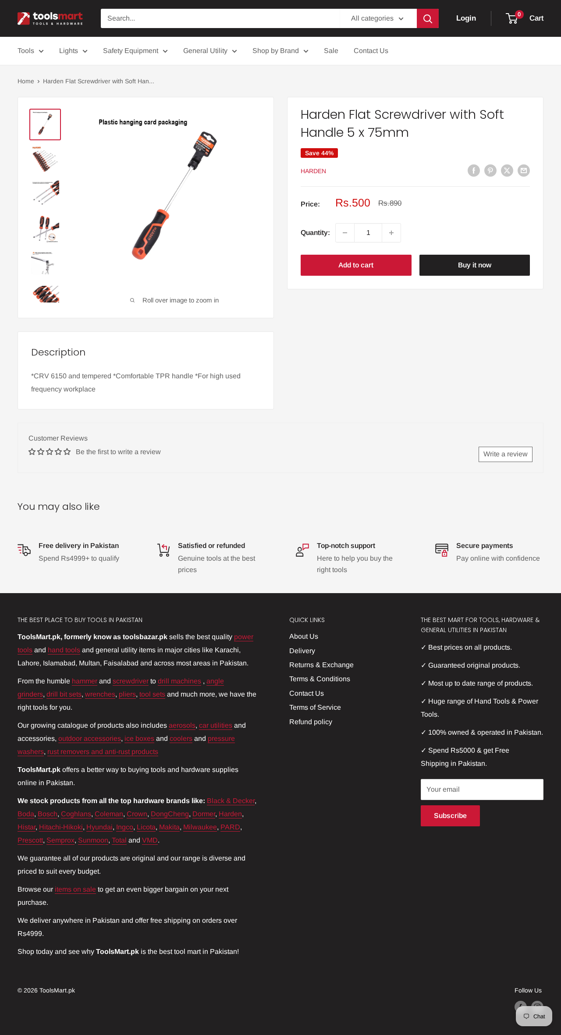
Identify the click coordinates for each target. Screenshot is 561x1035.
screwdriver (131, 681)
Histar (27, 827)
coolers (181, 738)
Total (119, 840)
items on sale (75, 889)
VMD (150, 840)
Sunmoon (93, 840)
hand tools (64, 650)
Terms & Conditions (319, 679)
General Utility (205, 50)
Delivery (302, 650)
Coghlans (76, 814)
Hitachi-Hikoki (61, 827)
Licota (146, 827)
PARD (230, 827)
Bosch (47, 814)
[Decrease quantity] (345, 233)
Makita (169, 827)
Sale (331, 50)
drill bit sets (64, 694)
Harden (313, 170)
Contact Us (371, 50)
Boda (26, 814)
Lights (68, 50)
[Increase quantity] (391, 233)
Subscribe (450, 815)
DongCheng (170, 814)
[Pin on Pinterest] (490, 170)
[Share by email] (524, 170)
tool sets (152, 694)
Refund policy (310, 722)
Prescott (30, 840)
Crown (137, 814)
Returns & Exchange (321, 665)
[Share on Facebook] (474, 170)
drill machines (179, 681)
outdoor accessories (89, 738)
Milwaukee (200, 827)
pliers (127, 694)
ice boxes (139, 738)
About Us (303, 636)
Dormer (203, 814)
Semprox (60, 840)
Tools (26, 50)
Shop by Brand (275, 50)
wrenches (100, 694)
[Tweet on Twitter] (507, 170)
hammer (84, 681)
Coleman (109, 814)
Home (26, 81)
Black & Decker (231, 800)
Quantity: (315, 232)
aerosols (182, 725)
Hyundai (99, 827)
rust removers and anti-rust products (102, 751)
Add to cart (355, 265)
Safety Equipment (130, 50)
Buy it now (474, 265)
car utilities (215, 725)
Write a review (505, 454)
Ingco (124, 827)
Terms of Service (315, 707)
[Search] (428, 18)
